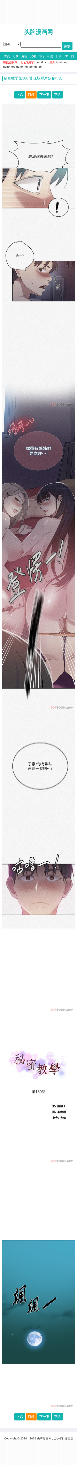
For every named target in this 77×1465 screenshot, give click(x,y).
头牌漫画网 (38, 32)
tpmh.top (62, 62)
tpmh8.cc (41, 62)
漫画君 (68, 1438)
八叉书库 (58, 1438)
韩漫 (50, 56)
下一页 (44, 94)
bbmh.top (35, 66)
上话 (19, 94)
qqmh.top (22, 66)
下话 (57, 94)
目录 (31, 94)
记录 (15, 56)
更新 (24, 56)
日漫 (59, 56)
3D (66, 56)
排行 (41, 56)
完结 (33, 56)
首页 (7, 56)
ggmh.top (9, 66)
